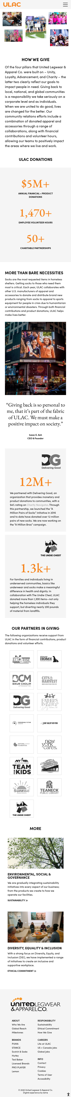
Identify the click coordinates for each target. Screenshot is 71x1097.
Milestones (17, 1032)
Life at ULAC (44, 1044)
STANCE (16, 1048)
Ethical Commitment (48, 1028)
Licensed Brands (20, 1063)
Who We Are (18, 1024)
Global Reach (19, 1028)
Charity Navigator (37, 505)
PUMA (15, 1044)
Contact (42, 1063)
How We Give (45, 1032)
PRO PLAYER (19, 1067)
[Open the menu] (65, 4)
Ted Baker (17, 1059)
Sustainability (45, 1024)
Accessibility (44, 1079)
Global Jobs (44, 1052)
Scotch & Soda (19, 1052)
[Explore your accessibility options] (68, 1094)
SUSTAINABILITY (16, 900)
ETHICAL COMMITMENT (21, 971)
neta (45, 1093)
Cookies (42, 1071)
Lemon (15, 1071)
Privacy (41, 1067)
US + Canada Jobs (47, 1048)
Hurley (15, 1055)
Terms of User (45, 1075)
